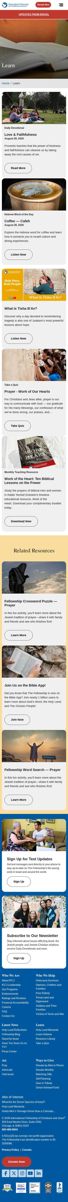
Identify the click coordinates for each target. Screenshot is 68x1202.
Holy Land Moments (47, 1030)
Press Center (9, 1051)
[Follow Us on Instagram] (22, 1173)
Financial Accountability (15, 1002)
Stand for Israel (10, 1038)
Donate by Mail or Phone (50, 1065)
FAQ (4, 1011)
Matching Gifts (44, 1074)
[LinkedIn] (38, 1173)
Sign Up (18, 881)
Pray (4, 1065)
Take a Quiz (42, 1043)
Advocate (7, 1069)
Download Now (21, 521)
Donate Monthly (45, 1069)
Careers (6, 1007)
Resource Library (45, 1038)
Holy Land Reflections (14, 1030)
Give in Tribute (44, 1083)
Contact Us (8, 1016)
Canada (26, 1149)
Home (5, 83)
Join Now (17, 719)
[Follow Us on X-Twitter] (14, 1173)
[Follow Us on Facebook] (5, 1173)
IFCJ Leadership (11, 985)
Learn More (18, 635)
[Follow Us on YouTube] (30, 1173)
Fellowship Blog (11, 1034)
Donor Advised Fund (47, 1087)
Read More (18, 168)
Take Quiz (17, 425)
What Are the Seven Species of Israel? (23, 1102)
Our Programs (10, 989)
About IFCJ (8, 980)
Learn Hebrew (44, 1034)
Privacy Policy (10, 1149)
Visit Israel (8, 1074)
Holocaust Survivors (47, 980)
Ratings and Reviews (14, 998)
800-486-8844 (10, 1129)
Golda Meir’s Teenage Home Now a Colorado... (28, 1111)
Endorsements (10, 993)
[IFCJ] (15, 5)
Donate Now (43, 4)
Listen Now (18, 254)
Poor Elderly (43, 993)
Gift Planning (43, 1078)
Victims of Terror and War (50, 1014)
